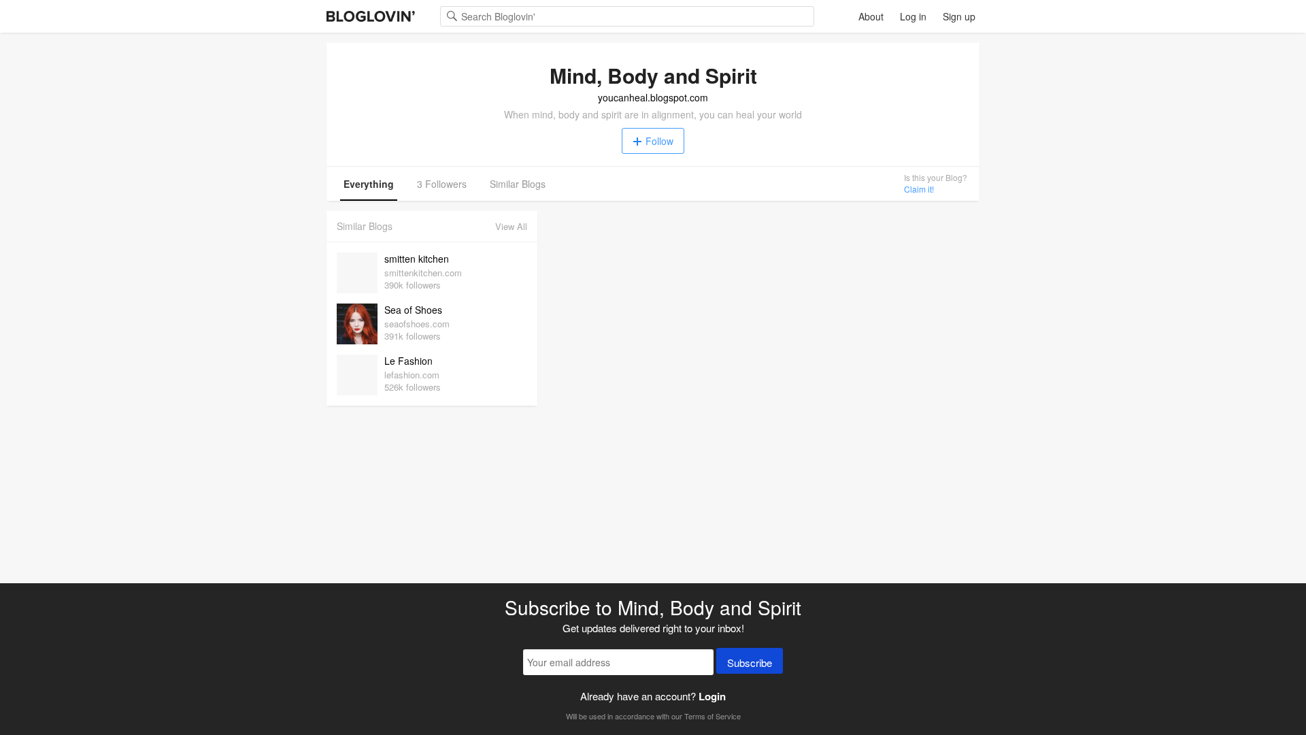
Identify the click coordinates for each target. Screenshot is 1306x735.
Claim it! (919, 189)
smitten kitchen (416, 258)
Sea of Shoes (413, 310)
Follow (659, 141)
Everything (369, 184)
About (871, 16)
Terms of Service (712, 715)
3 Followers (442, 184)
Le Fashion (408, 361)
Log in (913, 16)
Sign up (959, 16)
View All (511, 226)
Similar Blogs (518, 184)
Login (712, 696)
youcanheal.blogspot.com (653, 97)
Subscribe (749, 662)
